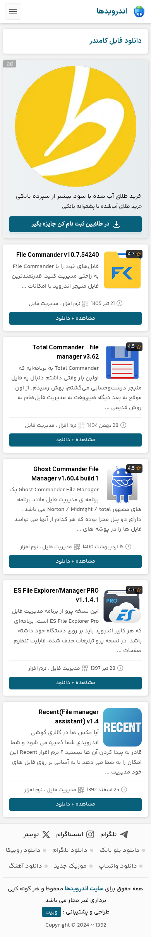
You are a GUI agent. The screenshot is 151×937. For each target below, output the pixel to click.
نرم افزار (71, 304)
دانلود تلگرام (70, 850)
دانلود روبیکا (23, 850)
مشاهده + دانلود (75, 318)
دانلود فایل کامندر (115, 41)
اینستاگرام (69, 834)
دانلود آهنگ (25, 866)
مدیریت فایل (43, 304)
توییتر (31, 834)
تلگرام (108, 834)
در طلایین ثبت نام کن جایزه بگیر (70, 224)
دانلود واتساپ (118, 866)
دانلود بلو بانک (120, 850)
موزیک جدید (70, 866)
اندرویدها (112, 11)
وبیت (51, 912)
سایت (96, 889)
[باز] (13, 11)
